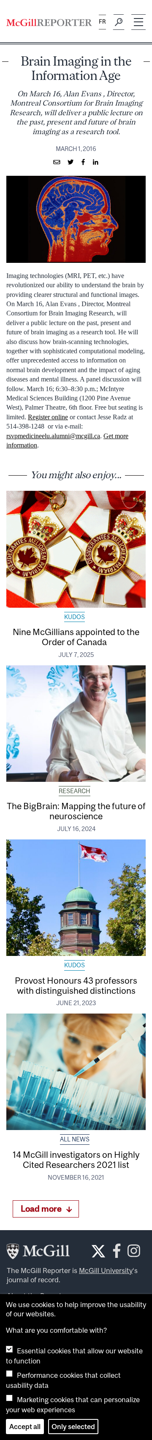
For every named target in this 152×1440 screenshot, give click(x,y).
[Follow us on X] (98, 1251)
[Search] (119, 22)
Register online (48, 417)
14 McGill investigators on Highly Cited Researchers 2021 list (76, 1159)
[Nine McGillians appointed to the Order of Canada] (76, 549)
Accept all (25, 1426)
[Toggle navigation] (138, 22)
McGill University (106, 1270)
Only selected (73, 1426)
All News (75, 1139)
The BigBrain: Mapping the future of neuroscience (76, 811)
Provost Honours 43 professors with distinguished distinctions (76, 985)
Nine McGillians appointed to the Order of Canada (76, 637)
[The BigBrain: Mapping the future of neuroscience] (76, 723)
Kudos (74, 617)
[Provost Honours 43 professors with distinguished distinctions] (76, 897)
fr (102, 22)
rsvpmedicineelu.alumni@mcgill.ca (53, 435)
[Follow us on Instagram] (134, 1253)
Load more (41, 1208)
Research (74, 791)
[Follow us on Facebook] (117, 1253)
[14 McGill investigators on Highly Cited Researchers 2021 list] (76, 1072)
